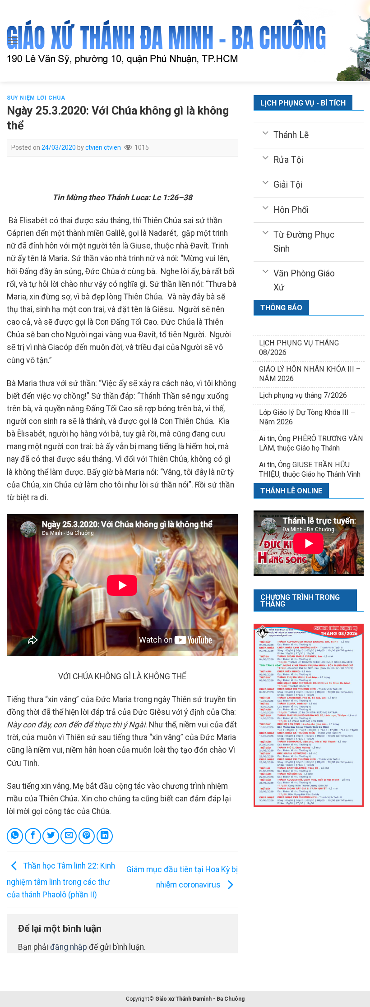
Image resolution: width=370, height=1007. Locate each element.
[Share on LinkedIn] (105, 836)
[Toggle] (265, 132)
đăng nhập (68, 947)
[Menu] (13, 40)
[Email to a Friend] (68, 836)
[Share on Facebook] (33, 836)
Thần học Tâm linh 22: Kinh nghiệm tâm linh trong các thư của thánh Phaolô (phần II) (61, 880)
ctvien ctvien (103, 147)
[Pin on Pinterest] (87, 836)
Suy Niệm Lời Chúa (36, 98)
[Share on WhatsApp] (15, 836)
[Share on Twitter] (50, 836)
